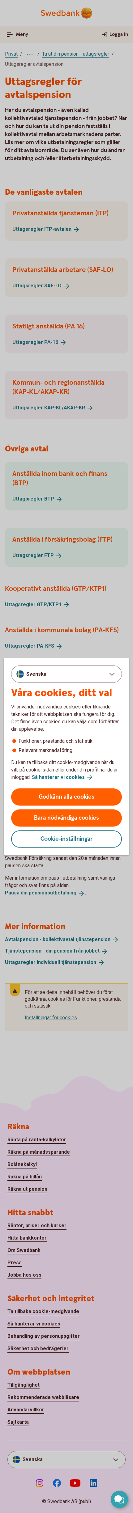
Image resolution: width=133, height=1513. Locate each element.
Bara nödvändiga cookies (66, 818)
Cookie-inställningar (67, 839)
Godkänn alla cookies (66, 797)
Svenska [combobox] (36, 674)
